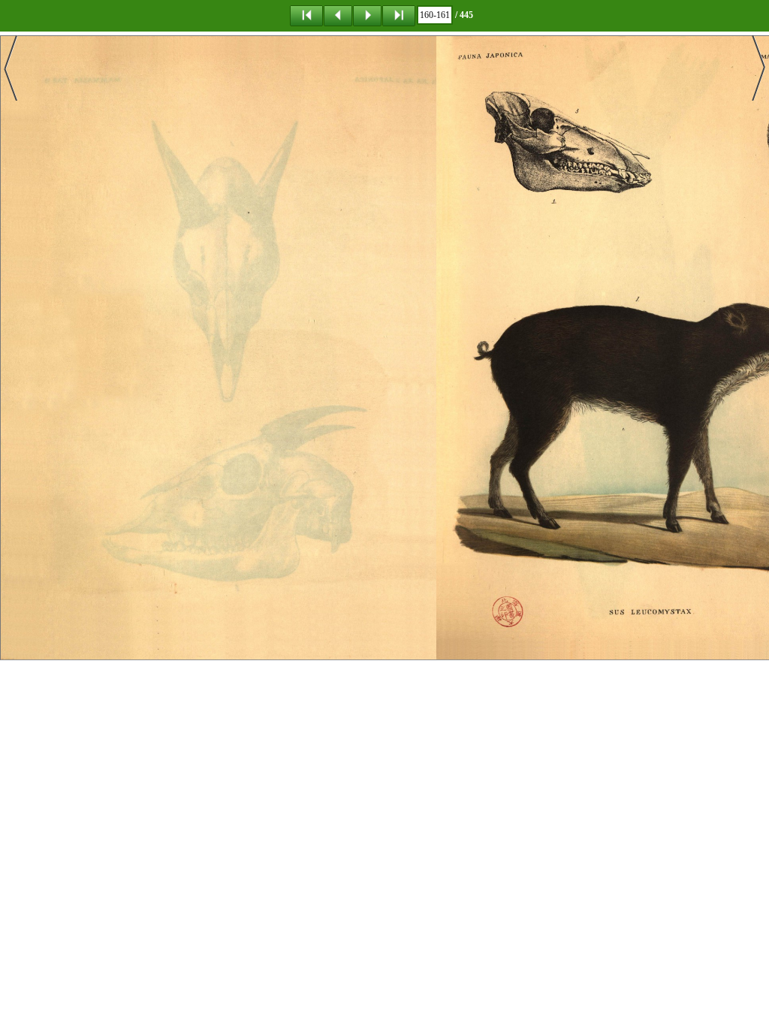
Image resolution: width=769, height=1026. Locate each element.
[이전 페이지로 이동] (338, 15)
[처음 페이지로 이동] (306, 15)
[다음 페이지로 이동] (367, 15)
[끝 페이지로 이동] (398, 15)
